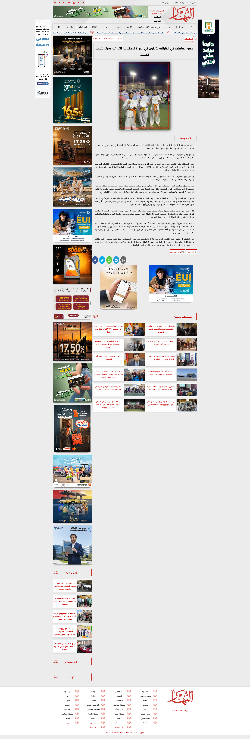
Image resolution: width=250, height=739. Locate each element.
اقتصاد (130, 27)
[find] (64, 3)
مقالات (70, 27)
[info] (60, 3)
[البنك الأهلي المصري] (42, 59)
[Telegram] (116, 260)
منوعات (67, 700)
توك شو (67, 709)
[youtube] (74, 3)
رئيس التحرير (145, 713)
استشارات (145, 709)
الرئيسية (145, 691)
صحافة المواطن (119, 704)
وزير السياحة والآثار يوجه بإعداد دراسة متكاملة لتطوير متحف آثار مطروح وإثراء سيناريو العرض (104, 32)
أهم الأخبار (179, 27)
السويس (190, 252)
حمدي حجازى (183, 138)
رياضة (167, 27)
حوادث (118, 27)
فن (106, 27)
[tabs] (55, 3)
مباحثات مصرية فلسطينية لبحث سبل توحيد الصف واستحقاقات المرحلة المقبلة (185, 32)
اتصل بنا (93, 726)
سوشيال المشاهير (93, 709)
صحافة (145, 704)
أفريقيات (93, 718)
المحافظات (82, 27)
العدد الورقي (145, 718)
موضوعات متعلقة (183, 316)
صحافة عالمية (93, 713)
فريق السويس (176, 252)
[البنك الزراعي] (171, 283)
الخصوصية (119, 726)
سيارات (67, 718)
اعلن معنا (67, 722)
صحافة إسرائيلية (67, 713)
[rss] (69, 3)
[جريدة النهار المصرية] (100, 12)
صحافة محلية (119, 713)
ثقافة (94, 27)
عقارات (145, 722)
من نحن (93, 722)
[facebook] (83, 3)
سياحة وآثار (119, 722)
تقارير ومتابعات (143, 27)
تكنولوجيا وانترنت (93, 704)
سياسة (67, 704)
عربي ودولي (156, 27)
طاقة (119, 718)
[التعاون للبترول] (72, 264)
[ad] (72, 55)
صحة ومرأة (119, 709)
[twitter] (78, 3)
